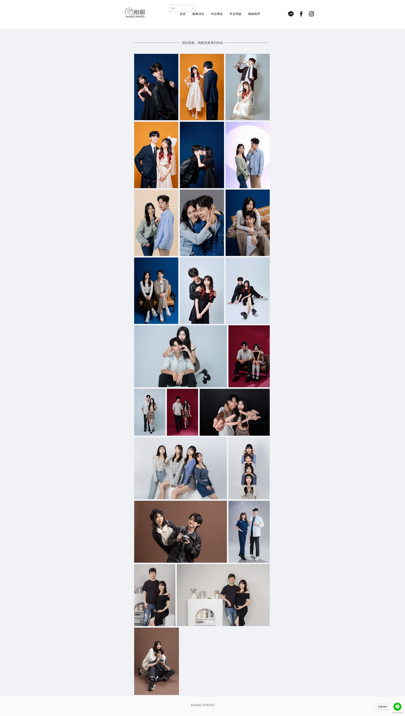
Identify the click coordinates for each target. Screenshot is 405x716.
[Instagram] (311, 13)
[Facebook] (301, 13)
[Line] (290, 13)
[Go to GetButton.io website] (397, 713)
